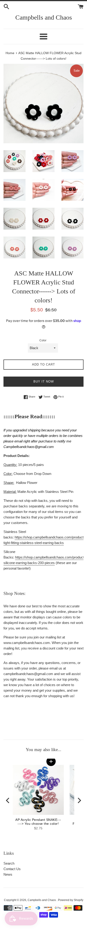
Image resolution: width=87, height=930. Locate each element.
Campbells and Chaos (43, 17)
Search (8, 863)
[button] (51, 761)
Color (42, 340)
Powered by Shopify (70, 900)
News (7, 874)
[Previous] (8, 800)
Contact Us (12, 869)
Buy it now (43, 381)
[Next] (79, 800)
